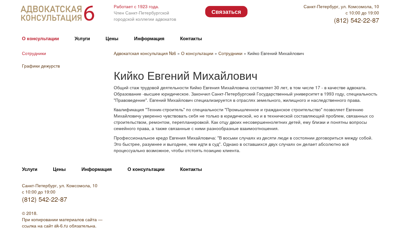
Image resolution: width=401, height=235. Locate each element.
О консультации (40, 38)
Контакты (191, 38)
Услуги (82, 38)
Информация (149, 38)
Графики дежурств (41, 66)
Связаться (226, 12)
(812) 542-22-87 (356, 20)
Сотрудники (34, 53)
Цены (112, 38)
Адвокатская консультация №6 (145, 53)
